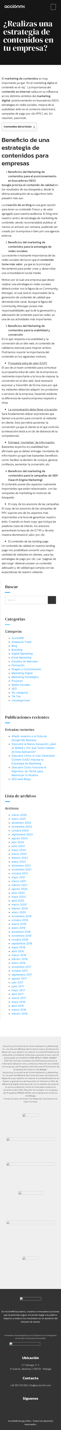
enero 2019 (18, 927)
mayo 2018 (18, 947)
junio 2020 (18, 892)
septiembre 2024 (22, 834)
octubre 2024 (20, 830)
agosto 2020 (19, 889)
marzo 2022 (19, 853)
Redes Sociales (21, 684)
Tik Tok (16, 696)
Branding (17, 649)
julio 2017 (17, 982)
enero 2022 (19, 861)
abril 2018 (18, 951)
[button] (53, 7)
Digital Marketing (22, 653)
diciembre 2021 (21, 865)
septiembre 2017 (22, 974)
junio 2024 (18, 846)
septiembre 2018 (22, 943)
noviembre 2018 (21, 935)
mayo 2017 (18, 990)
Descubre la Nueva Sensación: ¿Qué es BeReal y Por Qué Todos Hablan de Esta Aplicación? (34, 747)
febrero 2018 (19, 959)
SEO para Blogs (21, 779)
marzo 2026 (19, 815)
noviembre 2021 (21, 869)
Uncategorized (21, 700)
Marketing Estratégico (25, 677)
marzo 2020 (19, 904)
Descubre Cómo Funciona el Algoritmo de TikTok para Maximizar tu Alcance (29, 771)
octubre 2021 (20, 873)
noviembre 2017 (21, 966)
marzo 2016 (19, 1009)
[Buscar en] (52, 600)
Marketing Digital (22, 673)
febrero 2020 (20, 908)
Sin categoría (20, 692)
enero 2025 (19, 818)
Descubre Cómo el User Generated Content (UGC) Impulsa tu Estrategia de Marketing (33, 759)
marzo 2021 (19, 881)
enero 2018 (18, 963)
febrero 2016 (19, 1013)
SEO (14, 688)
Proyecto (17, 680)
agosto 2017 (19, 978)
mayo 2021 (18, 877)
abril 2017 (18, 994)
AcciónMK (18, 638)
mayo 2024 (19, 850)
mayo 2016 (18, 1001)
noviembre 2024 (22, 826)
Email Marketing (21, 657)
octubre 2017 (20, 970)
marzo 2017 (19, 998)
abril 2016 (18, 1005)
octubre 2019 (20, 920)
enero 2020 (19, 912)
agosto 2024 (19, 838)
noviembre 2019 (21, 916)
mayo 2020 (19, 896)
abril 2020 (18, 900)
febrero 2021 (19, 885)
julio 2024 (18, 842)
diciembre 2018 (21, 931)
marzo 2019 (19, 924)
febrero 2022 (20, 857)
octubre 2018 (20, 939)
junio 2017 (18, 986)
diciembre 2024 (21, 822)
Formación (18, 665)
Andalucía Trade (21, 642)
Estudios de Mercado (25, 661)
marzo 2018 (19, 955)
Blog (14, 645)
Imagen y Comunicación (26, 669)
